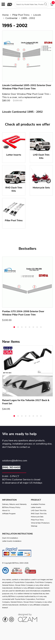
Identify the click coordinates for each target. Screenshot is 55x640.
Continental (11, 18)
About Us (6, 510)
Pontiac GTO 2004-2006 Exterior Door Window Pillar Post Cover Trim (23, 313)
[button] (14, 327)
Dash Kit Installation (10, 538)
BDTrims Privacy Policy (11, 507)
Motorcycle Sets (37, 516)
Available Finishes (38, 504)
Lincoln (37, 15)
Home (5, 15)
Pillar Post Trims (20, 15)
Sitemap (34, 526)
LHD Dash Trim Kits (38, 510)
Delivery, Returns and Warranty (14, 504)
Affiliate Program (9, 513)
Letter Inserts (36, 507)
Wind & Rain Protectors (40, 523)
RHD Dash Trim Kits (39, 513)
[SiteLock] (18, 570)
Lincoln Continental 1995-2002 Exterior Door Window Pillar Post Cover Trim (26, 87)
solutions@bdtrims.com (14, 460)
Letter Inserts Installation (11, 541)
